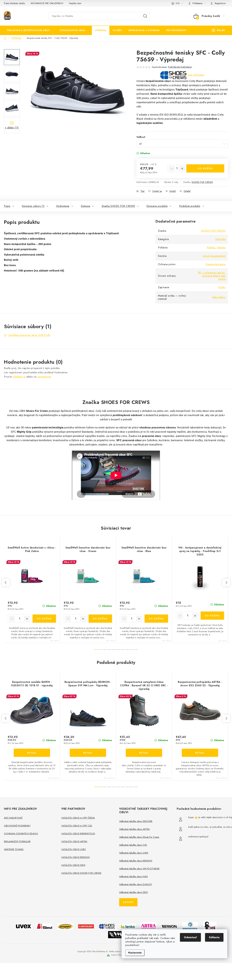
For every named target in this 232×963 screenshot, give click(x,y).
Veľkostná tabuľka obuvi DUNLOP (135, 884)
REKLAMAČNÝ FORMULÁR (17, 841)
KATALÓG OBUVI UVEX (74, 849)
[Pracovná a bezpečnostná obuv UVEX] (23, 926)
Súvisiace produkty (157, 206)
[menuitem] (30, 30)
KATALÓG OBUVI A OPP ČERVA (78, 817)
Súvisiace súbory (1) (33, 206)
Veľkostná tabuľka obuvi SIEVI (133, 892)
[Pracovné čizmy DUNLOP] (86, 926)
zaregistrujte (44, 377)
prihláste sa (19, 377)
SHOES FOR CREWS (202, 182)
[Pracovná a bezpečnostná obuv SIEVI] (44, 926)
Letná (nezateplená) (214, 256)
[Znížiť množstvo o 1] (172, 168)
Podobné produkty (189, 206)
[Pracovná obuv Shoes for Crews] (107, 926)
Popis (7, 206)
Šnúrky (222, 287)
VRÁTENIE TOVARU (14, 849)
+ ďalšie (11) (12, 127)
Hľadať (145, 16)
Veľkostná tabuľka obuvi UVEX (133, 852)
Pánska (211, 247)
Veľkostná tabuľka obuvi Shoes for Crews (139, 837)
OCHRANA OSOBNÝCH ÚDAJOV (21, 833)
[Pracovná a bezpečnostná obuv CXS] (210, 926)
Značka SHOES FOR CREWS (118, 206)
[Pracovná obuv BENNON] (169, 926)
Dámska (221, 247)
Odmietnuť (190, 937)
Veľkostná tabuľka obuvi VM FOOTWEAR (139, 868)
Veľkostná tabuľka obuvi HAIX (133, 876)
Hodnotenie (62, 206)
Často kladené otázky (14, 3)
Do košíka (205, 168)
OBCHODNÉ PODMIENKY (17, 825)
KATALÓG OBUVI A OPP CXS (77, 825)
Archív (128, 902)
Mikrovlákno (219, 297)
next (226, 582)
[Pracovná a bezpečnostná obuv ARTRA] (148, 926)
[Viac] (218, 30)
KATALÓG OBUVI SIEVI (73, 865)
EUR (177, 3)
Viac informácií (196, 75)
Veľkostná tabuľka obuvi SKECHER (135, 821)
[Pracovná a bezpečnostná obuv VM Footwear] (116, 934)
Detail (32, 752)
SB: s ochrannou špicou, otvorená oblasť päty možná (212, 276)
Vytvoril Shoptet (118, 955)
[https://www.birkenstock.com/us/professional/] (190, 926)
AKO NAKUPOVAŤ (13, 817)
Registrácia (220, 3)
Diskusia (85, 206)
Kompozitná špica (216, 264)
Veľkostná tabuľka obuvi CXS (133, 845)
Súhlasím (214, 937)
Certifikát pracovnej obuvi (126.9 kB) (29, 335)
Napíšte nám (75, 3)
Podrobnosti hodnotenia (180, 67)
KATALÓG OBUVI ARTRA (74, 841)
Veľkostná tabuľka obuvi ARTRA (134, 829)
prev (6, 582)
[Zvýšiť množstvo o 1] (182, 168)
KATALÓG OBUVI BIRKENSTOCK (78, 833)
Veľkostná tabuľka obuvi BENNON (135, 860)
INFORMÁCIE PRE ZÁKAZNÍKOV (47, 3)
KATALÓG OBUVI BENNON (76, 857)
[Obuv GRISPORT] (65, 926)
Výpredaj (220, 239)
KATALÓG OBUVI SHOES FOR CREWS (81, 873)
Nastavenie (135, 952)
